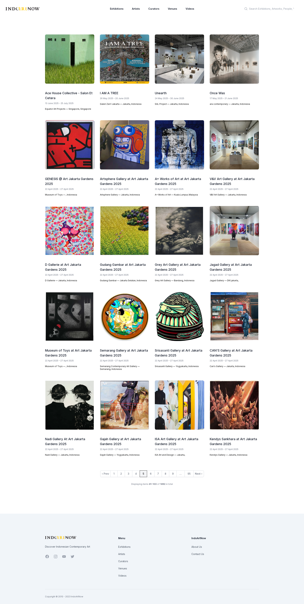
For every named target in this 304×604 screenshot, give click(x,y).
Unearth (161, 93)
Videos (190, 8)
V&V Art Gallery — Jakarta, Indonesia (228, 194)
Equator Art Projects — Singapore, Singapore (68, 109)
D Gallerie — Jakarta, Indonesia (61, 280)
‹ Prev (105, 473)
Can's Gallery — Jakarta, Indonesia (227, 366)
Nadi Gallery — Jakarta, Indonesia (62, 455)
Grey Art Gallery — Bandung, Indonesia (174, 280)
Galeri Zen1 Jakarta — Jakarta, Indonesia (120, 104)
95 (189, 473)
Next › (198, 473)
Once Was (217, 93)
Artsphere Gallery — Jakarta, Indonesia (120, 194)
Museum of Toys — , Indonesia (61, 194)
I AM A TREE (109, 93)
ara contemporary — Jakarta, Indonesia (230, 104)
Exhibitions (117, 8)
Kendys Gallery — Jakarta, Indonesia (228, 455)
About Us (196, 546)
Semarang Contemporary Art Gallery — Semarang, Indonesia (120, 367)
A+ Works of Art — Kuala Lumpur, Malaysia (176, 194)
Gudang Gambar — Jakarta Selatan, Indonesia (123, 280)
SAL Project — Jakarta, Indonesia (172, 104)
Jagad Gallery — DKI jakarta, (224, 280)
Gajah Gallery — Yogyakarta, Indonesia (120, 455)
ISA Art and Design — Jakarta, (170, 455)
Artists (136, 8)
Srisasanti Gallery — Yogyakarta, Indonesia (177, 366)
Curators (153, 8)
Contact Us (197, 553)
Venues (172, 8)
